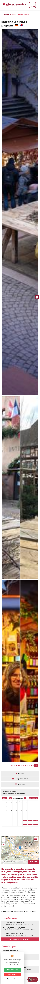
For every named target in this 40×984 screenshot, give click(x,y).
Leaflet (36, 855)
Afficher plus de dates (20, 939)
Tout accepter (12, 970)
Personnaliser (12, 979)
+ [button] (3, 838)
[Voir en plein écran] (3, 844)
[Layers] (36, 839)
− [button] (3, 841)
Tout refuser (12, 974)
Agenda (6, 14)
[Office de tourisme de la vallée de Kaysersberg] (10, 487)
